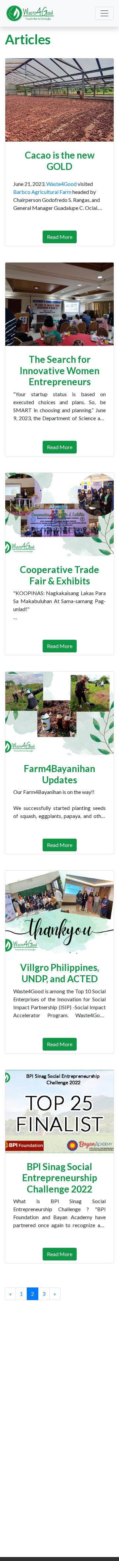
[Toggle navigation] (104, 13)
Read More (59, 237)
